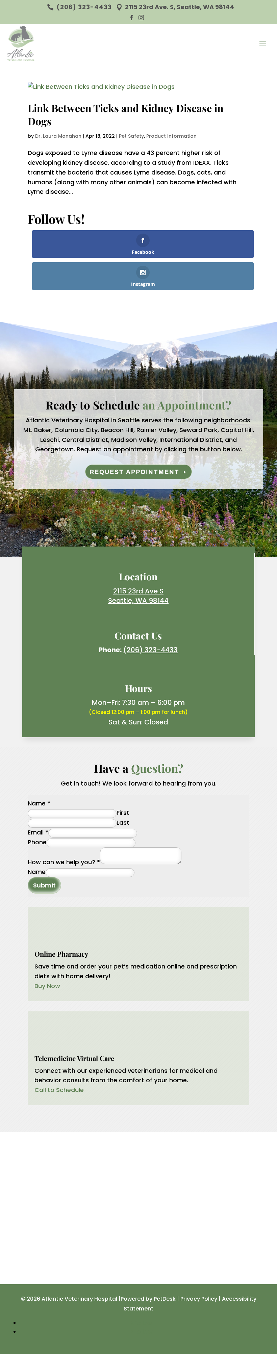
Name (39, 803)
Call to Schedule (59, 1090)
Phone (37, 842)
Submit (44, 885)
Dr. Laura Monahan (58, 136)
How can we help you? (64, 862)
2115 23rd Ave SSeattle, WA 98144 (138, 596)
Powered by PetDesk (148, 1299)
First (123, 812)
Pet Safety (131, 136)
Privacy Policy (198, 1299)
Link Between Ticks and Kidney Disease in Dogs (125, 114)
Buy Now (47, 986)
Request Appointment (134, 472)
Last (123, 822)
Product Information (171, 136)
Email (38, 832)
